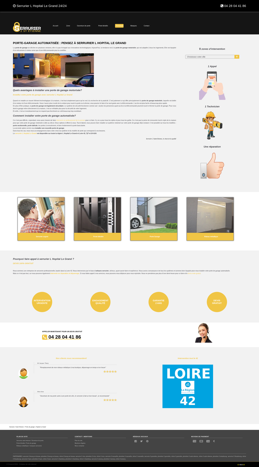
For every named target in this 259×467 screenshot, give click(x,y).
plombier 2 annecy (109, 459)
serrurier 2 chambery (58, 459)
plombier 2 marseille (125, 456)
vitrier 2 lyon (47, 459)
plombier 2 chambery (72, 459)
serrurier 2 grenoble (150, 456)
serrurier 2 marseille (111, 456)
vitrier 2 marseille (138, 456)
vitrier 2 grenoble (176, 456)
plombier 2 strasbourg (220, 456)
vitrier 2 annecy (121, 459)
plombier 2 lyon (37, 459)
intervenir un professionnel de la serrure (70, 120)
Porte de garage (31, 443)
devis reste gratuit (194, 273)
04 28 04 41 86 (235, 6)
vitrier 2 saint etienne (205, 456)
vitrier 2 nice (100, 456)
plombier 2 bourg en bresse (50, 456)
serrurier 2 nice (80, 456)
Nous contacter (79, 446)
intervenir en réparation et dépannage (64, 273)
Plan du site (78, 440)
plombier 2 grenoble (164, 456)
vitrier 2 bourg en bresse (67, 456)
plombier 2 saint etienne (190, 456)
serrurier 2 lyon (26, 459)
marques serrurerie (36, 446)
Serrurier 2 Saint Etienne (16, 427)
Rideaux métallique (22, 446)
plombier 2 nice (91, 456)
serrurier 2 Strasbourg (235, 456)
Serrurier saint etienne (23, 440)
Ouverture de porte (37, 440)
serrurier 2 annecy (97, 459)
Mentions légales (80, 443)
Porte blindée (20, 443)
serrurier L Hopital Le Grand (26, 133)
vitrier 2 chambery (85, 459)
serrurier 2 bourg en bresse (31, 456)
